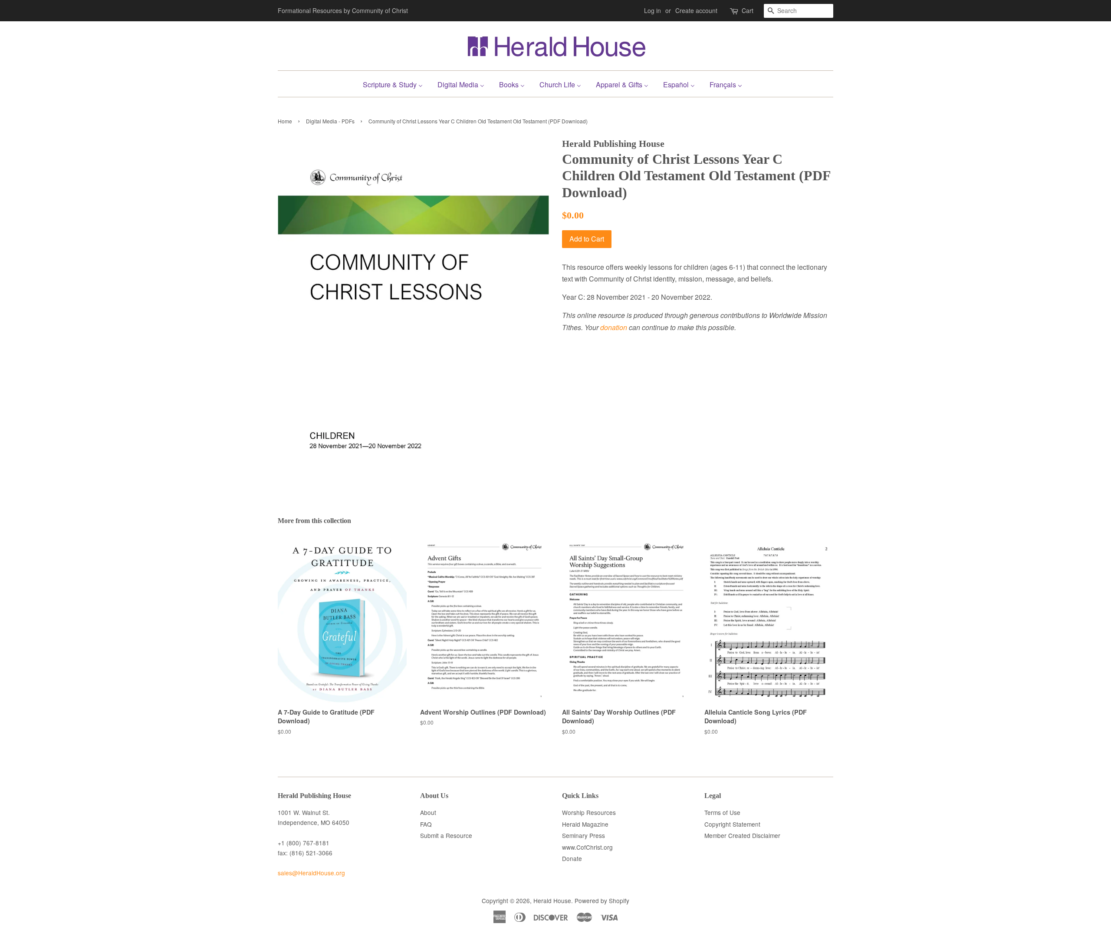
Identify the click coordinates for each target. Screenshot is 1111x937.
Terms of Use (722, 812)
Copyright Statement (732, 824)
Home (285, 121)
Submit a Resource (446, 835)
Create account (696, 10)
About (428, 812)
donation (613, 327)
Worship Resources (589, 812)
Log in (652, 10)
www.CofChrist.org (587, 847)
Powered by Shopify (602, 900)
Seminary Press (583, 835)
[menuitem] (396, 83)
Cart (747, 10)
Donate (572, 858)
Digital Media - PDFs (330, 121)
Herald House (552, 900)
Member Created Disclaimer (742, 835)
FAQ (426, 824)
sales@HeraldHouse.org (311, 872)
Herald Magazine (585, 824)
